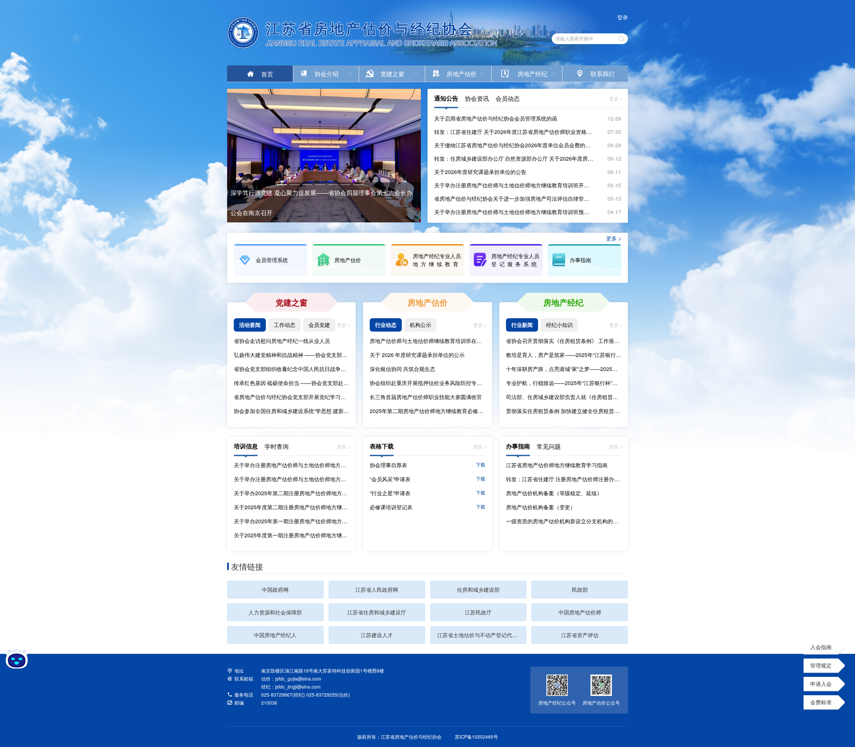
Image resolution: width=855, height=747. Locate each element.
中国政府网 (275, 589)
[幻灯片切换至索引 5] (333, 184)
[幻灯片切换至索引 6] (345, 184)
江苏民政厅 (478, 612)
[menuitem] (326, 73)
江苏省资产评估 (579, 635)
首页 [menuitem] (267, 73)
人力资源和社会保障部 (275, 612)
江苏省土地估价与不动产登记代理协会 (482, 635)
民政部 (580, 589)
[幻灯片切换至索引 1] (282, 184)
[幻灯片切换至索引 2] (295, 184)
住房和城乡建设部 (478, 589)
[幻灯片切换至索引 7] (358, 184)
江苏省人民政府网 (376, 589)
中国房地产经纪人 (275, 635)
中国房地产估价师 (579, 612)
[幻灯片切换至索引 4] (320, 184)
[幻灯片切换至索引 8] (282, 195)
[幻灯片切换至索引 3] (307, 184)
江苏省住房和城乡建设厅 (376, 612)
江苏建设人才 (377, 635)
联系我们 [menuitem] (602, 73)
